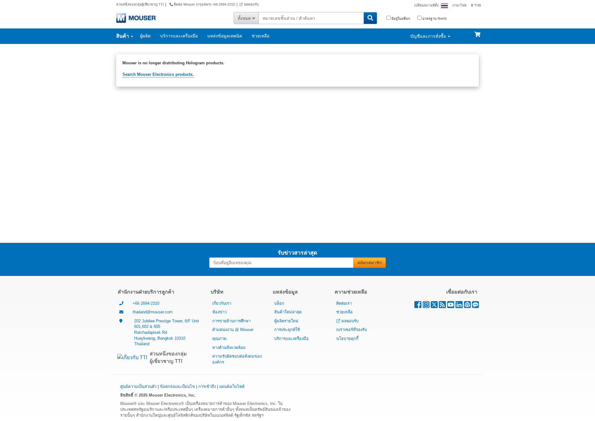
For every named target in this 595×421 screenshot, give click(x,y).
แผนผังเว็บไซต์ (232, 386)
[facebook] (417, 306)
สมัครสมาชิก (369, 262)
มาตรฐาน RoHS (434, 18)
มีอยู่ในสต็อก (400, 18)
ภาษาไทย (459, 5)
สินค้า (123, 36)
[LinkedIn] (459, 306)
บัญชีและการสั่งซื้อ (428, 36)
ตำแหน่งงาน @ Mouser (232, 329)
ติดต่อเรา (344, 303)
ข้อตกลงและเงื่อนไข (177, 386)
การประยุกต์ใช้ (287, 329)
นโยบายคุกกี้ (347, 338)
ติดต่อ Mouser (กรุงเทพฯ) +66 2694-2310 (204, 4)
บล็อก (279, 303)
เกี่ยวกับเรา (221, 303)
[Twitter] (434, 306)
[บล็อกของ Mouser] (475, 306)
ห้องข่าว (219, 312)
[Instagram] (426, 306)
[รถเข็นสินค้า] (477, 31)
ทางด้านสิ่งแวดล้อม (229, 347)
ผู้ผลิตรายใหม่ (286, 321)
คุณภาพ (219, 338)
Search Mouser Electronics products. (158, 74)
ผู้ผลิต (145, 35)
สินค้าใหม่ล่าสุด (288, 312)
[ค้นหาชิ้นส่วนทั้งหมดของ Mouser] (370, 18)
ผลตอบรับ (251, 4)
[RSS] (442, 306)
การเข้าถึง (207, 386)
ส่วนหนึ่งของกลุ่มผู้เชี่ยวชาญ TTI (140, 4)
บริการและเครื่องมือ (179, 35)
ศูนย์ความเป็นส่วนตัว (138, 386)
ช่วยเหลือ (260, 35)
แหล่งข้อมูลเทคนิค (224, 35)
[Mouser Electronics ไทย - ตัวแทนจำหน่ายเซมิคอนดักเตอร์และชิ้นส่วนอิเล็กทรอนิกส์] (136, 17)
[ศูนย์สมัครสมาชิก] (467, 306)
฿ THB (476, 5)
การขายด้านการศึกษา (231, 321)
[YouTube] (450, 306)
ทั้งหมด (245, 18)
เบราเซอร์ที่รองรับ (351, 329)
